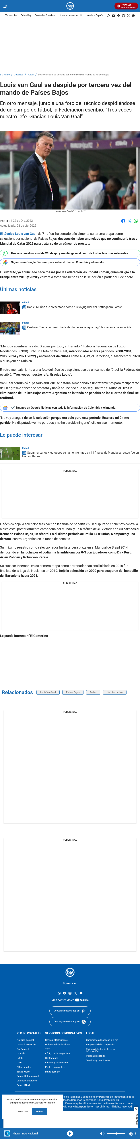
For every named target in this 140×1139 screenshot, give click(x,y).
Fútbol (31, 75)
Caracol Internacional (28, 1076)
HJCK (20, 1058)
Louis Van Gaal (48, 692)
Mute (102, 1133)
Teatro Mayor (23, 1071)
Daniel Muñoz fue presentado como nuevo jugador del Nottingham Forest (74, 307)
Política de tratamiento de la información (100, 1050)
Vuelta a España (95, 15)
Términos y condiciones (98, 1060)
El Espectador (24, 1067)
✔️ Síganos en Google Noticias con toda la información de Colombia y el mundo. (63, 407)
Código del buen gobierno (58, 1053)
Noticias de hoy (115, 692)
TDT (47, 1049)
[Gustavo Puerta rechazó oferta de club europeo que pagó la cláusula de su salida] (10, 328)
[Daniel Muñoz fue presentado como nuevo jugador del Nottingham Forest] (10, 308)
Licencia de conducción (71, 15)
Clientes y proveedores (57, 1063)
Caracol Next (23, 1085)
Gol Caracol (23, 1049)
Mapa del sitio (52, 1071)
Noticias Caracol (25, 1040)
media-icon (70, 1133)
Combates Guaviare (45, 15)
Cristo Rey (26, 15)
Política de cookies (96, 1056)
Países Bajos (73, 692)
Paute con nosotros (55, 1067)
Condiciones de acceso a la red (102, 1040)
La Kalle (21, 1053)
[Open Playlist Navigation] (135, 1133)
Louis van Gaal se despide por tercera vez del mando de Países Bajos (73, 75)
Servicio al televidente (56, 1040)
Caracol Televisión (26, 1044)
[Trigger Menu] (5, 6)
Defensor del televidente (57, 1044)
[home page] (70, 6)
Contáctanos (51, 1058)
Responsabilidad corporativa (100, 1044)
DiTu (19, 1063)
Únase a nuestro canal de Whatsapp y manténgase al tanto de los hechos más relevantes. (70, 253)
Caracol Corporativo (27, 1081)
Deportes (18, 75)
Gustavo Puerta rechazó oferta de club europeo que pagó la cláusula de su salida (79, 327)
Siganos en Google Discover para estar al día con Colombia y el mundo (57, 262)
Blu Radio (5, 75)
